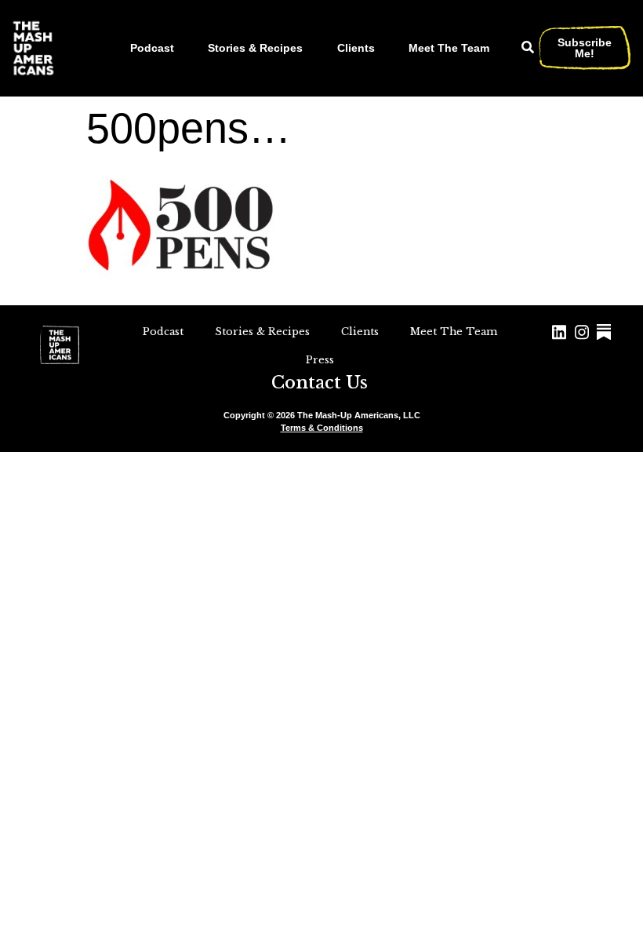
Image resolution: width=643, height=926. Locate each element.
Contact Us (319, 382)
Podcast (152, 48)
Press (320, 360)
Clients (356, 48)
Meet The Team (449, 48)
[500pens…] (184, 283)
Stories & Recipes (255, 48)
